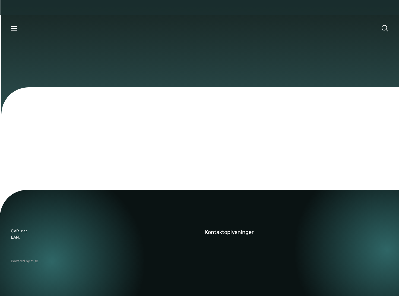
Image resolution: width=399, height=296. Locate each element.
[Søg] (385, 28)
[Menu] (14, 28)
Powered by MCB (24, 261)
